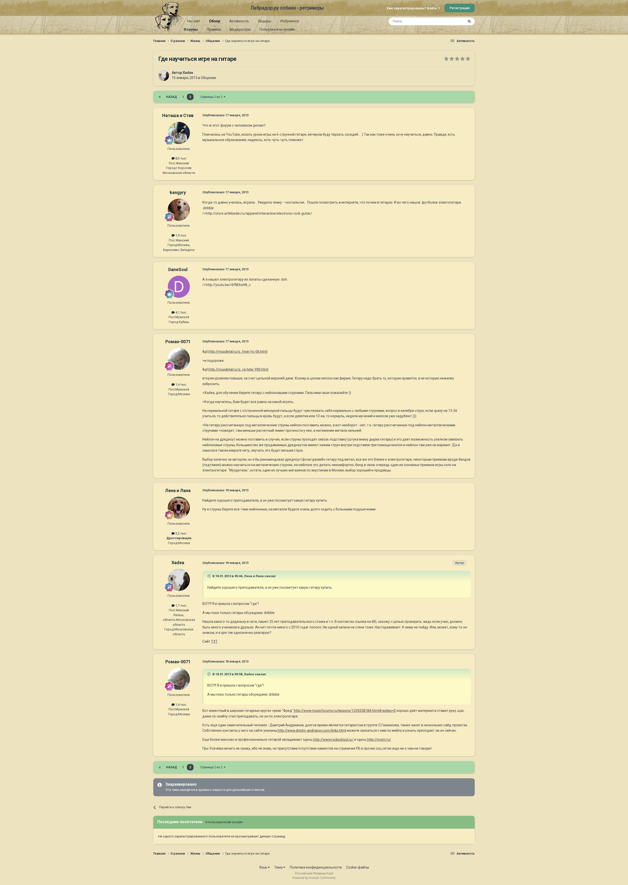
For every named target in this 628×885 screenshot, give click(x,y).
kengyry (178, 192)
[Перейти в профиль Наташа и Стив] (179, 133)
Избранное (289, 21)
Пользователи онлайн (277, 29)
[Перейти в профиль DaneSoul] (179, 287)
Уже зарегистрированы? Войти (412, 8)
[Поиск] (469, 21)
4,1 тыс (180, 312)
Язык (263, 867)
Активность (239, 21)
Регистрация (460, 8)
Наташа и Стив (178, 115)
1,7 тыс (180, 605)
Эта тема (451, 21)
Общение (208, 78)
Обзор (214, 21)
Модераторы (240, 29)
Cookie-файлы (357, 867)
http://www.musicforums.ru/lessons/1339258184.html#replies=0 (344, 711)
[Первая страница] (159, 97)
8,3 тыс (180, 158)
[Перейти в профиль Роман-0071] (179, 359)
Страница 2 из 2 (212, 97)
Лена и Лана (178, 490)
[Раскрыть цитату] (209, 576)
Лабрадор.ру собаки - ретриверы (287, 8)
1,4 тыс (180, 384)
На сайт (193, 21)
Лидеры (264, 21)
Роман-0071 (178, 341)
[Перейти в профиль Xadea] (163, 75)
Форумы (190, 29)
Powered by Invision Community (314, 878)
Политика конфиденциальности (316, 867)
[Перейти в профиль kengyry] (179, 210)
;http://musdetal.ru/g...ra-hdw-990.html (238, 369)
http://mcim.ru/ (378, 740)
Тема (278, 867)
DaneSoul (178, 269)
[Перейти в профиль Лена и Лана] (179, 508)
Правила (214, 29)
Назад (171, 97)
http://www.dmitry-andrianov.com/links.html (311, 730)
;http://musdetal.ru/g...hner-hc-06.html (237, 351)
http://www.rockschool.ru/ (333, 740)
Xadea (188, 73)
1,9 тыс (180, 235)
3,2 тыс (180, 533)
